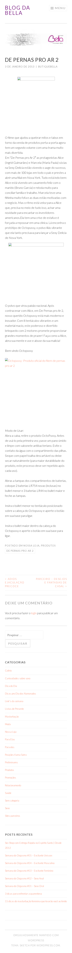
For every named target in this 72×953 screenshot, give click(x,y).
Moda (8, 724)
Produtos (48, 545)
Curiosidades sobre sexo (17, 678)
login (34, 613)
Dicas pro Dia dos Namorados (20, 693)
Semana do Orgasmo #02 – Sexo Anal (24, 878)
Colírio (8, 670)
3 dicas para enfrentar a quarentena (23, 893)
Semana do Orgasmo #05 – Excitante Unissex (28, 855)
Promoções (10, 777)
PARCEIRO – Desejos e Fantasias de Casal (51, 582)
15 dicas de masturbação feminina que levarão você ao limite (36, 901)
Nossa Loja (31, 545)
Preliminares (11, 762)
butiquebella (48, 66)
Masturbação (12, 716)
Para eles (9, 747)
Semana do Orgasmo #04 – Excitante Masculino (29, 863)
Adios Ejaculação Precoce (14, 582)
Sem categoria (12, 800)
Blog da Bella (17, 10)
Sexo (7, 808)
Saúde (8, 792)
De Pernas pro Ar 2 (20, 550)
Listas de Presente (14, 708)
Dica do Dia (11, 685)
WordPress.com (48, 945)
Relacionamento (13, 785)
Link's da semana (14, 701)
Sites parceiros (12, 815)
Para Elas (10, 739)
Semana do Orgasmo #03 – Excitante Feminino (29, 870)
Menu (60, 8)
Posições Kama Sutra (16, 754)
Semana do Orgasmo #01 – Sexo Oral (24, 886)
